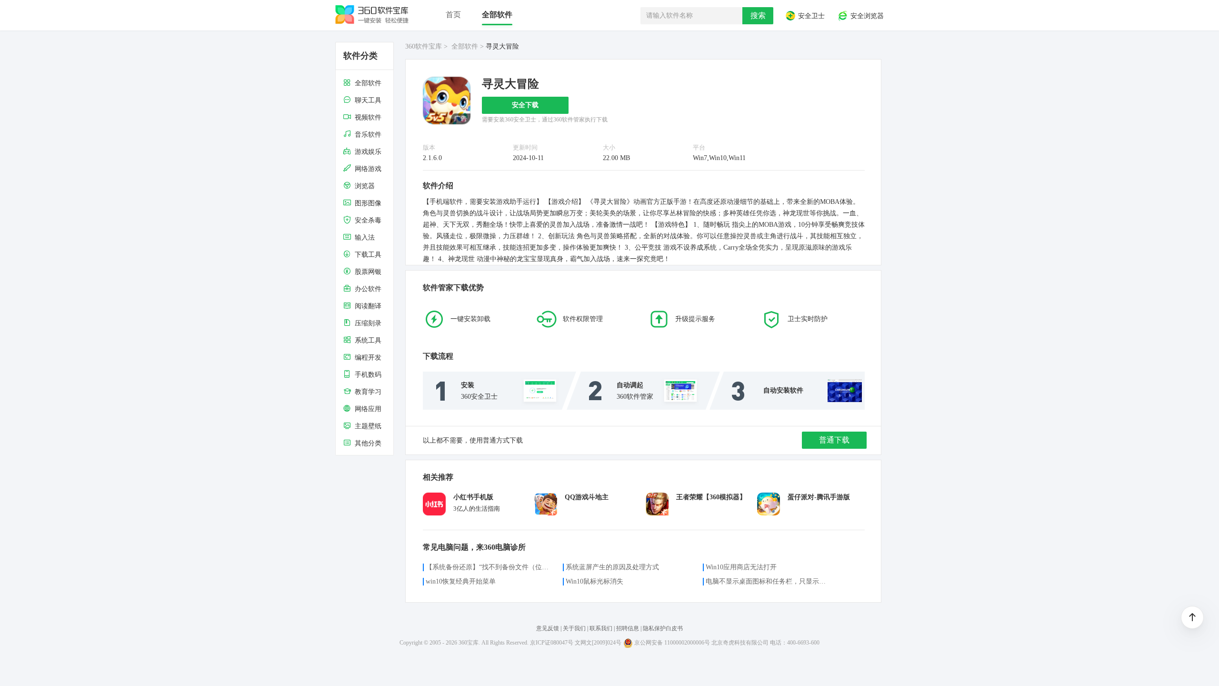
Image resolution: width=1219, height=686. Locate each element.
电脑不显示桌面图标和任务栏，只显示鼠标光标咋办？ (768, 581)
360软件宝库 (423, 46)
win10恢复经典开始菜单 (461, 581)
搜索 (758, 15)
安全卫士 (810, 16)
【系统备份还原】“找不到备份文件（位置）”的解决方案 (488, 567)
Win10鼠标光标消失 (594, 581)
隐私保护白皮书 (663, 628)
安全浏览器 (866, 16)
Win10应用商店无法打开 (741, 567)
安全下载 (525, 105)
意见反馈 (548, 628)
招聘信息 (627, 628)
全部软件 (464, 46)
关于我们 (574, 628)
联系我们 (601, 628)
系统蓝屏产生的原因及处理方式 (612, 567)
